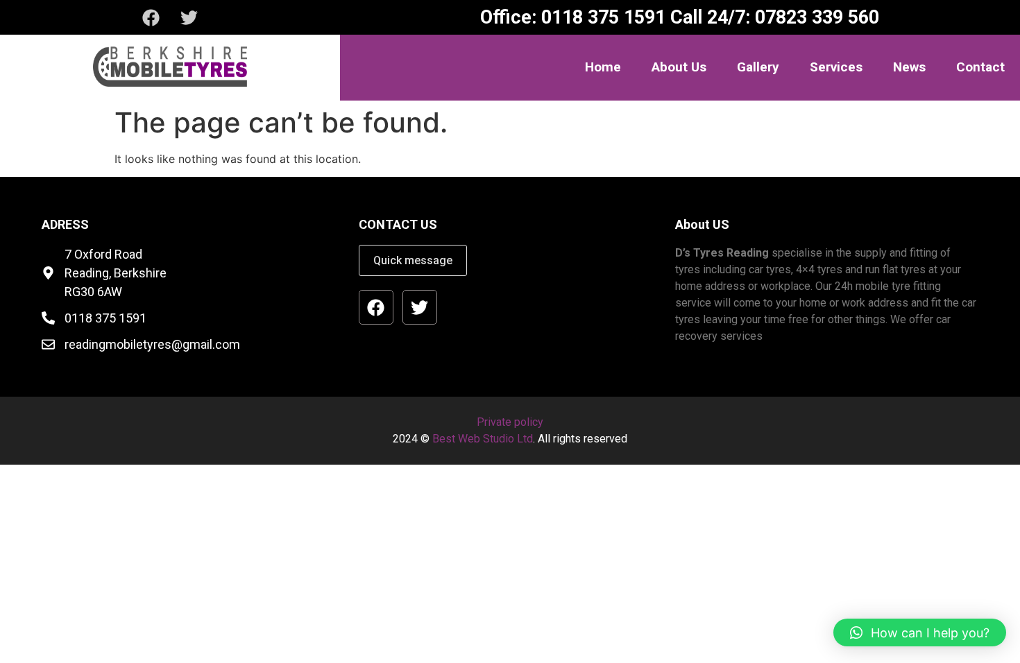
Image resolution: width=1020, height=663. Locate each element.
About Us (679, 67)
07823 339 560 (814, 17)
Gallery (758, 67)
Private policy (510, 422)
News (909, 67)
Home (603, 67)
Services (836, 67)
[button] (919, 632)
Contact (980, 67)
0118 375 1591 (600, 17)
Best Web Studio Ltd (482, 438)
